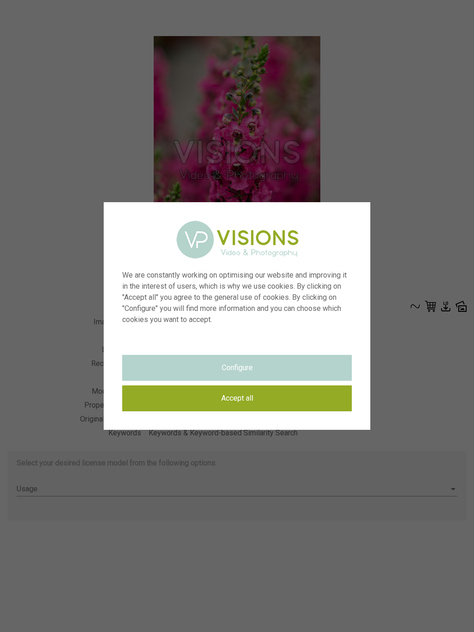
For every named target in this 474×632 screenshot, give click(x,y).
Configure (237, 367)
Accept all (237, 398)
